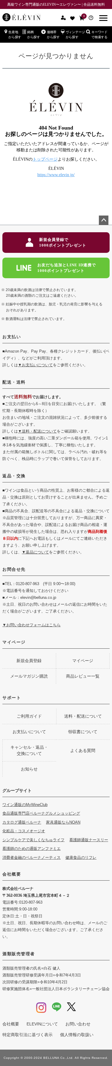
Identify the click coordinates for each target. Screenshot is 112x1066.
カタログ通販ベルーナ (21, 822)
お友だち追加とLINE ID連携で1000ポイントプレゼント (66, 268)
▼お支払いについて (35, 365)
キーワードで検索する (99, 34)
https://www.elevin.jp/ (56, 175)
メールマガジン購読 (29, 676)
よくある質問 (82, 750)
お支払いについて (29, 731)
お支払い (11, 336)
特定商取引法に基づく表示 (27, 1034)
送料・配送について (83, 716)
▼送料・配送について (37, 431)
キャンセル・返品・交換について (29, 750)
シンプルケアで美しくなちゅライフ (33, 840)
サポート (11, 697)
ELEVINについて (42, 1024)
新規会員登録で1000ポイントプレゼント (62, 242)
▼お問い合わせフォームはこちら (31, 625)
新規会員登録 (29, 660)
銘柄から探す (33, 34)
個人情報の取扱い (76, 1034)
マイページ (14, 642)
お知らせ (29, 769)
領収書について (82, 731)
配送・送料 (14, 382)
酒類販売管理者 (18, 953)
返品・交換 (14, 475)
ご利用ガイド (29, 716)
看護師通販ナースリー (88, 840)
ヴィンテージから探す (75, 34)
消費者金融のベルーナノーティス (31, 857)
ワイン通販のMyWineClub (24, 804)
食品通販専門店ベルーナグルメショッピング (41, 813)
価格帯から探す (53, 34)
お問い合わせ (77, 1024)
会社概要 (11, 874)
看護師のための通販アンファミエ (31, 848)
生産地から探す (14, 34)
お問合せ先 (14, 569)
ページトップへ (103, 220)
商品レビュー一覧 (82, 676)
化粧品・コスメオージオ (23, 831)
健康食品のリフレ (80, 857)
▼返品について (35, 552)
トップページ (45, 159)
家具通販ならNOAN (63, 822)
